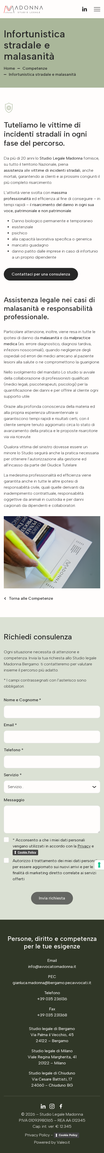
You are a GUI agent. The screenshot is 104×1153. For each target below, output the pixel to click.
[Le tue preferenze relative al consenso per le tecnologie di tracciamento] (99, 865)
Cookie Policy (68, 1135)
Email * (10, 724)
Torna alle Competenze (31, 598)
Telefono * (13, 749)
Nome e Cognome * (22, 699)
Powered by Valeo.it (52, 1142)
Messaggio (14, 799)
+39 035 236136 (52, 998)
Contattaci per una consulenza (41, 274)
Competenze (34, 68)
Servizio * (13, 774)
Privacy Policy (37, 1135)
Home (9, 68)
